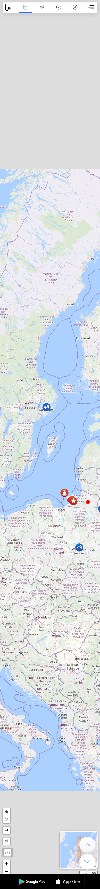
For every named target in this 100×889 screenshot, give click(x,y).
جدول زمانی (58, 10)
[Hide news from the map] (6, 841)
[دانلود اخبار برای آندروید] (32, 882)
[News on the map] (10, 7)
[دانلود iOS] (69, 882)
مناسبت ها (25, 10)
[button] (88, 502)
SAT (7, 853)
